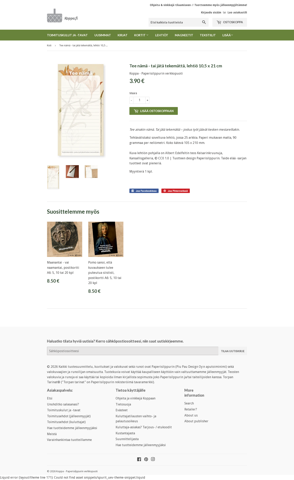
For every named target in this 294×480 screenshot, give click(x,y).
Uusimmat (102, 35)
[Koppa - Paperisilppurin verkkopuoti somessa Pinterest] (146, 460)
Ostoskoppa (232, 22)
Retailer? (190, 409)
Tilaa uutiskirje (232, 351)
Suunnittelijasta (127, 439)
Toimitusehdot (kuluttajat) (66, 422)
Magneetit (184, 35)
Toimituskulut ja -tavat (67, 35)
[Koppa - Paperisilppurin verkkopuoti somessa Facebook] (139, 460)
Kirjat (123, 35)
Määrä (133, 93)
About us (191, 415)
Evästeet (122, 410)
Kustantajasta (125, 433)
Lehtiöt (161, 35)
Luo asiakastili (237, 12)
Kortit (140, 35)
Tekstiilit (208, 35)
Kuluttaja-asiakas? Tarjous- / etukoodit (144, 427)
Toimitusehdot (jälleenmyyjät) (69, 416)
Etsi (49, 398)
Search (189, 403)
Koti (49, 45)
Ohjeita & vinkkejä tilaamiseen (170, 5)
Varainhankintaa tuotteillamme (69, 440)
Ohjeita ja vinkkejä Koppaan (135, 398)
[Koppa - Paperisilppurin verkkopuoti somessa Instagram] (153, 460)
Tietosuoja (123, 404)
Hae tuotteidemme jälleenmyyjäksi (72, 428)
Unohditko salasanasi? (63, 404)
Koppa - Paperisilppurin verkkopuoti (77, 471)
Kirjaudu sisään (211, 12)
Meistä (52, 434)
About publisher (196, 421)
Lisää (226, 35)
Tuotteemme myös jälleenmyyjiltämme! (220, 5)
